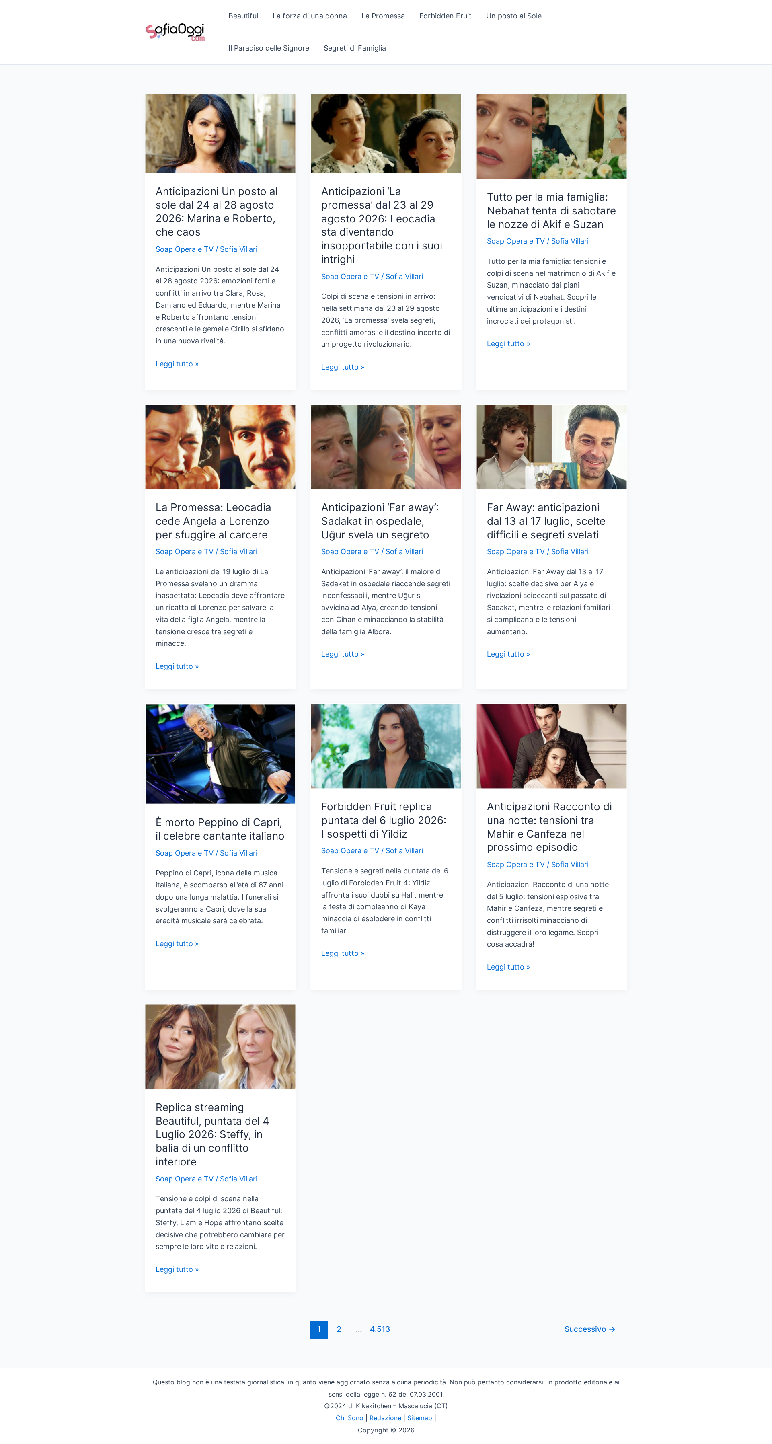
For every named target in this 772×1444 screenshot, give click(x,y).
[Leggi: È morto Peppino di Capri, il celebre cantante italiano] (220, 753)
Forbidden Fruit (445, 16)
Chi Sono (349, 1418)
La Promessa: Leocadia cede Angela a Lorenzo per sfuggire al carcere (213, 521)
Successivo (590, 1329)
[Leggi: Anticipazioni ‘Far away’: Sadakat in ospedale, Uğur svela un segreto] (386, 446)
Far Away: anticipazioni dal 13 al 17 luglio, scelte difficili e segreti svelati (546, 521)
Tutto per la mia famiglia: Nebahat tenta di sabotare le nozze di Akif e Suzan (551, 210)
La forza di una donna (310, 16)
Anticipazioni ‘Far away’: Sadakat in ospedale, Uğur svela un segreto (380, 521)
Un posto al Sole (514, 16)
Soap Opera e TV (185, 249)
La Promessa (383, 16)
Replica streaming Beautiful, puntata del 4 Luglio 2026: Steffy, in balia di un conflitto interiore (212, 1134)
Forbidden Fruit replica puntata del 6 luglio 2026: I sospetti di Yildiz (383, 820)
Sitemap (419, 1418)
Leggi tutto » (177, 364)
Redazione (385, 1418)
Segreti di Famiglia (355, 48)
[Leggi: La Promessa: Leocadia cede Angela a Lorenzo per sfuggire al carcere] (220, 446)
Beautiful (243, 16)
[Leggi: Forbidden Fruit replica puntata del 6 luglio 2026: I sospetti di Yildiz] (386, 745)
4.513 (379, 1329)
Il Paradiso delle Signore (268, 48)
